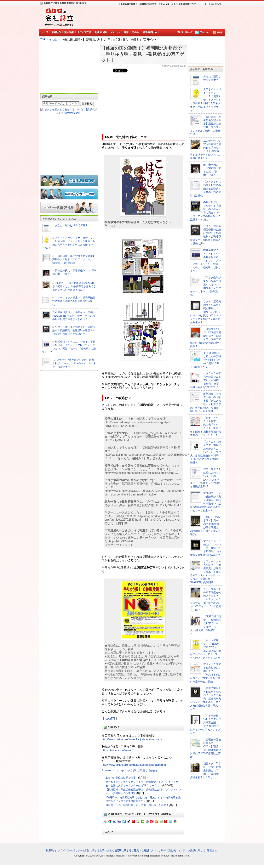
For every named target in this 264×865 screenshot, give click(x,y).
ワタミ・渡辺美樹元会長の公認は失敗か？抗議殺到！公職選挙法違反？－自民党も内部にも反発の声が (73, 330)
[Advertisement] (149, 16)
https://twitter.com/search (117, 750)
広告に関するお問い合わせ (99, 850)
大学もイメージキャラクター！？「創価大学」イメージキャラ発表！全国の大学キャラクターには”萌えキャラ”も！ (205, 100)
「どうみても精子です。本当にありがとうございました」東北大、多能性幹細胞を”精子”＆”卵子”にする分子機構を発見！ (205, 452)
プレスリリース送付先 (163, 850)
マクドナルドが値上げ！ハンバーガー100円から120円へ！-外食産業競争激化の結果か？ (205, 548)
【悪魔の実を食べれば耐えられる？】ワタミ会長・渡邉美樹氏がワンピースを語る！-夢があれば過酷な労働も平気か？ (205, 698)
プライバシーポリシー (70, 850)
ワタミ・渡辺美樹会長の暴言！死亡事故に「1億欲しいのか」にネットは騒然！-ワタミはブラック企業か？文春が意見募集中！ (205, 312)
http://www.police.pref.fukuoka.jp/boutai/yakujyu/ (132, 739)
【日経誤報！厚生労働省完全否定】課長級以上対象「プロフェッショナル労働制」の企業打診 (73, 259)
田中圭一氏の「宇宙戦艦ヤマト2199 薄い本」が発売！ (137, 805)
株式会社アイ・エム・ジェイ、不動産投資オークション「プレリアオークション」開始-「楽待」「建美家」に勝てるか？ (205, 260)
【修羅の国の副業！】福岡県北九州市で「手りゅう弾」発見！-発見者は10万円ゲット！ (142, 54)
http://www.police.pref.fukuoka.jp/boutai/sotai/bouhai (134, 764)
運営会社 (212, 850)
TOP (43, 39)
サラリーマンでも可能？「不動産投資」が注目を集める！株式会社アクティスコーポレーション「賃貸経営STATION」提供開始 (205, 572)
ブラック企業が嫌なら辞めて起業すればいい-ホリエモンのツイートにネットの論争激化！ (74, 363)
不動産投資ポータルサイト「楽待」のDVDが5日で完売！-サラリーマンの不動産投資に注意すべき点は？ (73, 316)
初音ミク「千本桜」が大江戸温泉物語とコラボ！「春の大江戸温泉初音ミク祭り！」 (205, 770)
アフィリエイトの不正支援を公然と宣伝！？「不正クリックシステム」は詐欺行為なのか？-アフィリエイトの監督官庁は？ (205, 599)
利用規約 (51, 850)
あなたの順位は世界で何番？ (71, 225)
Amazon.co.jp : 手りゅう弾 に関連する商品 (129, 770)
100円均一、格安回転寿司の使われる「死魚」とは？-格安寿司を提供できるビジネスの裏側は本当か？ (74, 286)
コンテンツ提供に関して (191, 850)
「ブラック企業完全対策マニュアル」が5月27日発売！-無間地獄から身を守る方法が (205, 380)
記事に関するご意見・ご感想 (132, 850)
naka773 (110, 718)
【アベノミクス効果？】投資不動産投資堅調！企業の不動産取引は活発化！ (73, 301)
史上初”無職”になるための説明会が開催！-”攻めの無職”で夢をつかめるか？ (205, 359)
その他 (53, 39)
